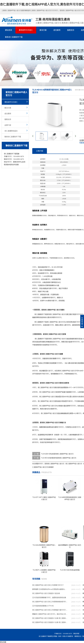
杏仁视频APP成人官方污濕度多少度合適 (46, 593)
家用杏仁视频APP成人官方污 (57, 338)
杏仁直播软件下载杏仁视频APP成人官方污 (48, 322)
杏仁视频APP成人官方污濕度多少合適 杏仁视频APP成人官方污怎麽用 (49, 622)
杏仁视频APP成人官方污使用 (49, 392)
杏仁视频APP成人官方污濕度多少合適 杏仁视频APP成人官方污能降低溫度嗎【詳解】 (49, 618)
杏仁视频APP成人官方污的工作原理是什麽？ (49, 610)
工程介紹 (39, 151)
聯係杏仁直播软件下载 (14, 37)
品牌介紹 (7, 125)
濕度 (39, 267)
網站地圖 (3, 642)
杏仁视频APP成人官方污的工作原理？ (48, 585)
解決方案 (43, 30)
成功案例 (56, 30)
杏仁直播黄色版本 (11, 131)
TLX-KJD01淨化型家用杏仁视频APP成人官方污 (57, 454)
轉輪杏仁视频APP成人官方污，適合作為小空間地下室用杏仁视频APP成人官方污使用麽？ (49, 614)
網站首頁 (8, 30)
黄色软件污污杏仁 (26, 30)
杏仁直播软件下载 (40, 314)
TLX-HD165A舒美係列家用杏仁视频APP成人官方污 (58, 458)
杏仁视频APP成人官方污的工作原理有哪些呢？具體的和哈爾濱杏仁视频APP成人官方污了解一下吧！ (49, 601)
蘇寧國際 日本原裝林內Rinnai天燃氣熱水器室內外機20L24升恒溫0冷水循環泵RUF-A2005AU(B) (49, 589)
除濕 (58, 215)
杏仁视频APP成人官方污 (58, 314)
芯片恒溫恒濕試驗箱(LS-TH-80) (43, 606)
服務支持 (70, 30)
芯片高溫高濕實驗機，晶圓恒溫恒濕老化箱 (49, 597)
